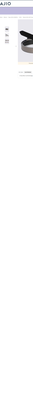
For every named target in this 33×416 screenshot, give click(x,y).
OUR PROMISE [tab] (28, 72)
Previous (16, 46)
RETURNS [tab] (21, 72)
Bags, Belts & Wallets (13, 17)
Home (1, 17)
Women (5, 17)
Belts (20, 17)
